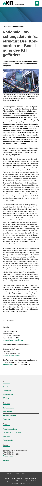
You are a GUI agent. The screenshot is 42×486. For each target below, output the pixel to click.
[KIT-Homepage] (8, 3)
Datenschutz (20, 481)
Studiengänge (7, 411)
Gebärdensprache (30, 478)
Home (7, 478)
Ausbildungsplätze (9, 415)
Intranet (22, 483)
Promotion (6, 419)
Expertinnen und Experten (12, 433)
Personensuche (8, 456)
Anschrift (6, 460)
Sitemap (15, 483)
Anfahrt (5, 387)
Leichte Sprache (17, 478)
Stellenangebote (8, 408)
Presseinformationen (10, 429)
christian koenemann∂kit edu (13, 340)
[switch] (28, 3)
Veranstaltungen (8, 394)
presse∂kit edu (8, 364)
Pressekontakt (8, 440)
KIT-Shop (6, 398)
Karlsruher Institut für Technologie (20, 4)
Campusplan (7, 390)
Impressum (9, 481)
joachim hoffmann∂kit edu (12, 355)
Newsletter (6, 436)
